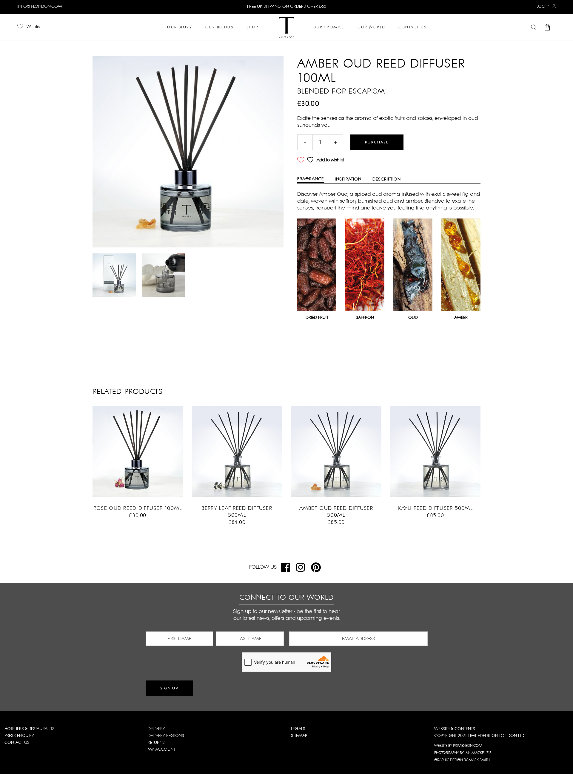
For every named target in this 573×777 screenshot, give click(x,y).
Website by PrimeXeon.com (458, 746)
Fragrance (310, 178)
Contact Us (17, 742)
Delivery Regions (166, 735)
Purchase (377, 142)
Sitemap (299, 735)
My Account (161, 749)
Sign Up (169, 688)
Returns (156, 742)
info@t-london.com (39, 6)
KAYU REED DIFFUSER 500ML (435, 508)
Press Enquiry (19, 735)
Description (386, 179)
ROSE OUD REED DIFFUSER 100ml (137, 508)
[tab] (315, 179)
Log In (543, 6)
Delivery (156, 728)
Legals (298, 728)
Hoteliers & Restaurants (29, 728)
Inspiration (348, 179)
